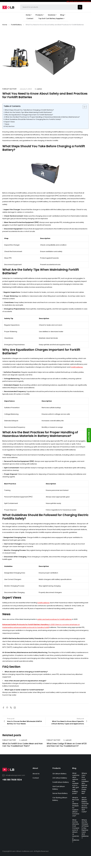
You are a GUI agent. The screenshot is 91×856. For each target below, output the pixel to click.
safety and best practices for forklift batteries (54, 619)
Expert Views (10, 122)
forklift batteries (44, 603)
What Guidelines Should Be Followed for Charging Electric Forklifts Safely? (33, 119)
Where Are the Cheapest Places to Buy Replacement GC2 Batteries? (85, 829)
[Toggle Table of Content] (83, 107)
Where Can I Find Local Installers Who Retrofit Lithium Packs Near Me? (85, 783)
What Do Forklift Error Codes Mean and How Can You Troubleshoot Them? (22, 744)
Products (56, 768)
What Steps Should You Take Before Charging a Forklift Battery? (29, 110)
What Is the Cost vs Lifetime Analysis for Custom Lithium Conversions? (75, 806)
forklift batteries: (77, 367)
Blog (74, 768)
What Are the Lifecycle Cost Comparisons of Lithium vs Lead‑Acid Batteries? (75, 831)
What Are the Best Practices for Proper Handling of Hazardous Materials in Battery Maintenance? (42, 117)
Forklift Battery (16, 25)
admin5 (24, 740)
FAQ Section (9, 126)
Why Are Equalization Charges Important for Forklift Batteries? (29, 115)
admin (39, 89)
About (35, 768)
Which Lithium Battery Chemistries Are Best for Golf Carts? (85, 804)
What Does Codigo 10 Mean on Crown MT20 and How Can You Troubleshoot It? (67, 744)
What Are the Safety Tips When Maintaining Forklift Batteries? (28, 112)
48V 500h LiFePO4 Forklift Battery (78, 1)
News (7, 124)
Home (4, 25)
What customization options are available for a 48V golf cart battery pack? (75, 783)
